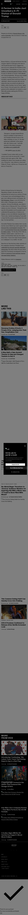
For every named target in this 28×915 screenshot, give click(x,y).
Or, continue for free (15, 471)
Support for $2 (15, 464)
